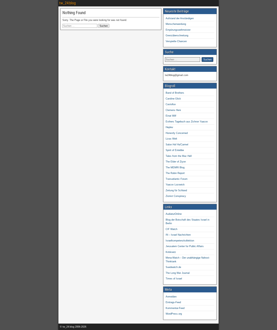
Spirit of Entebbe (175, 150)
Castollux (171, 104)
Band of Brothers (175, 92)
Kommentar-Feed (175, 308)
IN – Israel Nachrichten (178, 234)
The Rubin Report (175, 173)
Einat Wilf (171, 115)
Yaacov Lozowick (175, 184)
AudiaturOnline (174, 213)
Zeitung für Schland (176, 190)
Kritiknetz (171, 252)
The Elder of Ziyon (176, 161)
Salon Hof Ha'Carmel (177, 144)
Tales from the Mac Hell (179, 156)
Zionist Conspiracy (176, 196)
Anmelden (171, 296)
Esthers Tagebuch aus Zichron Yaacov (187, 121)
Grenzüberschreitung (177, 35)
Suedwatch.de (173, 267)
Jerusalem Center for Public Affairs (185, 246)
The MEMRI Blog (175, 167)
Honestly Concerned (177, 133)
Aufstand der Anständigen (180, 18)
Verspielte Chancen (176, 41)
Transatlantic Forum (176, 179)
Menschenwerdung (176, 24)
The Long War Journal (178, 273)
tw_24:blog (67, 3)
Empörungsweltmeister (178, 29)
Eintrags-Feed (173, 302)
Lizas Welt (171, 138)
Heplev (169, 127)
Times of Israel (174, 278)
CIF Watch (171, 229)
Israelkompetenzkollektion (180, 240)
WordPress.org (174, 313)
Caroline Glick (173, 98)
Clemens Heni (173, 110)
